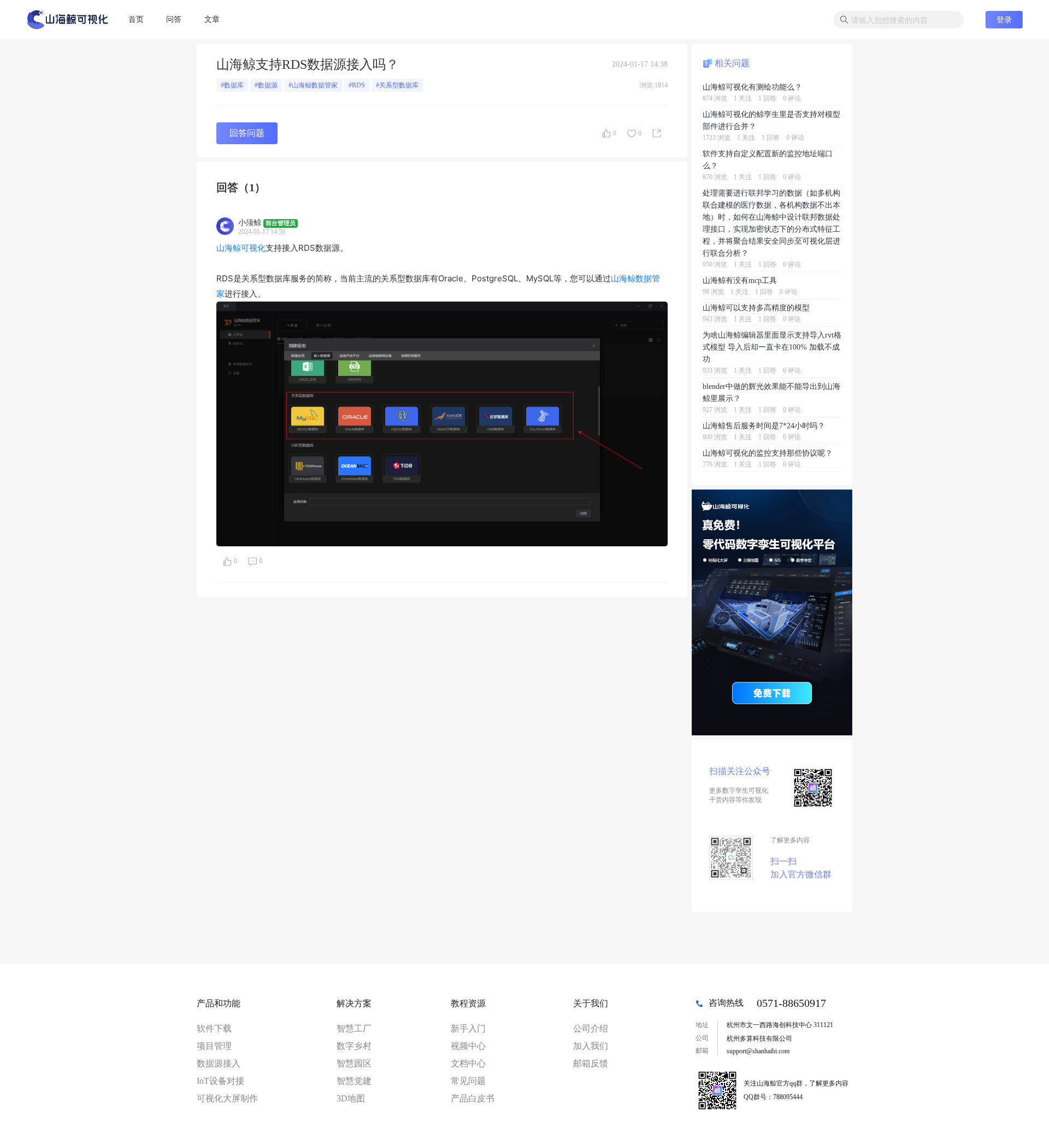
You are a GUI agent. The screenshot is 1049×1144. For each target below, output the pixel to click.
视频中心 (468, 1046)
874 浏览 (715, 98)
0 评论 (792, 98)
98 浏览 (713, 292)
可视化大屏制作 (227, 1098)
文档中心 (468, 1063)
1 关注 (743, 98)
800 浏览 (715, 437)
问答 (173, 19)
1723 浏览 (716, 137)
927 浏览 (715, 410)
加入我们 (590, 1046)
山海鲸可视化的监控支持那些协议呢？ (768, 453)
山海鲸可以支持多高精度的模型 (756, 307)
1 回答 (767, 98)
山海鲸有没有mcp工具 (740, 280)
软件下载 (214, 1028)
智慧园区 (354, 1063)
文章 (212, 19)
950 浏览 (715, 264)
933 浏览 (715, 370)
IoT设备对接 (220, 1081)
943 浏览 (715, 319)
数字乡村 (354, 1046)
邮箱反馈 (590, 1063)
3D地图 (351, 1098)
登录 (1004, 19)
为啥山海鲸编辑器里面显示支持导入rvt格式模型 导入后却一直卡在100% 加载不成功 (772, 347)
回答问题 (246, 133)
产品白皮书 (472, 1098)
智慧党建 (354, 1081)
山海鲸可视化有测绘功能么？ (752, 86)
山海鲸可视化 (241, 248)
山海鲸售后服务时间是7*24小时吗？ (764, 425)
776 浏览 (715, 464)
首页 (136, 19)
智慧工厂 (354, 1028)
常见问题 (468, 1081)
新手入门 (468, 1028)
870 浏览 (715, 177)
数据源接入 (218, 1063)
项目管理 (214, 1046)
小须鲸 (249, 223)
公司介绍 (590, 1028)
